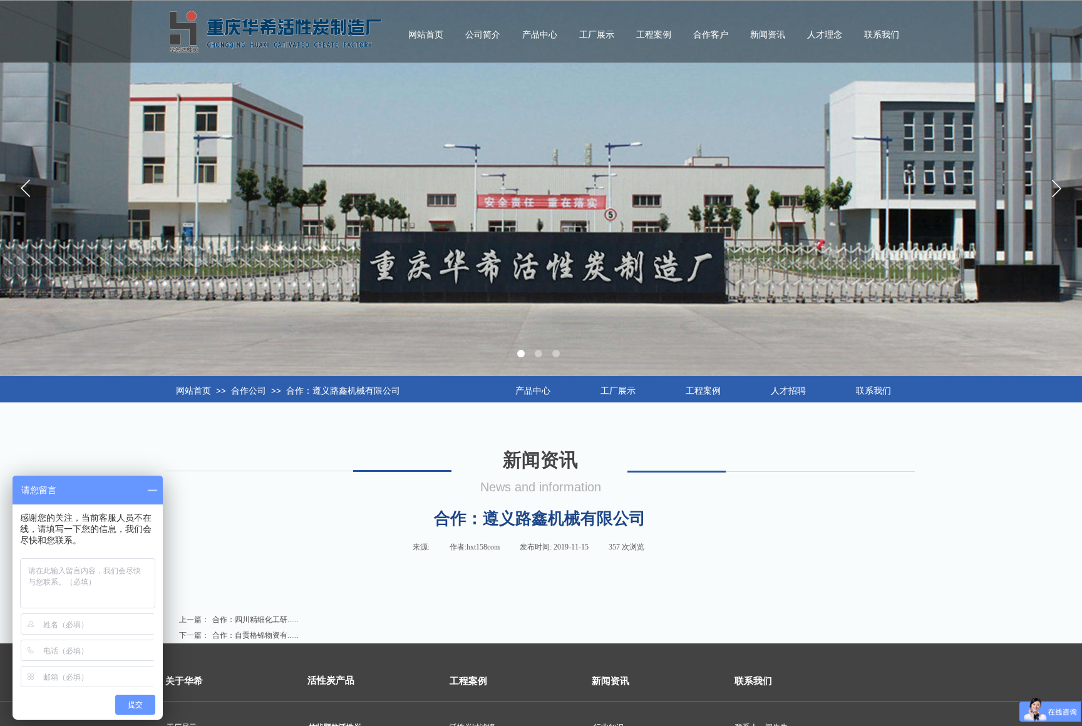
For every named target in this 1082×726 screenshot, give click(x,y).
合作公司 (248, 391)
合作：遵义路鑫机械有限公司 (343, 391)
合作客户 (710, 34)
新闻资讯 (767, 34)
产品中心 (539, 34)
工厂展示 (596, 34)
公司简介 (482, 34)
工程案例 (653, 34)
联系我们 (881, 34)
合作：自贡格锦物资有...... (239, 635)
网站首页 (193, 391)
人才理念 (824, 34)
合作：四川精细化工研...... (239, 619)
